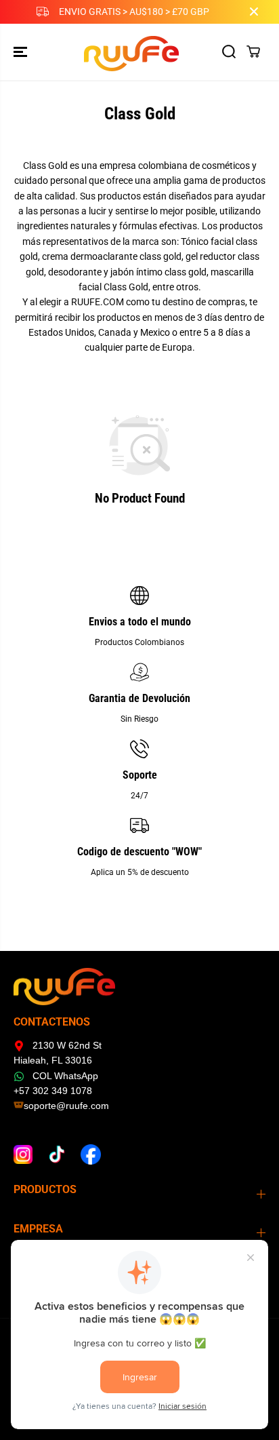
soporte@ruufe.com (66, 1105)
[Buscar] (229, 51)
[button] (22, 52)
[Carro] (253, 51)
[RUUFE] (136, 52)
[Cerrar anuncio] (253, 11)
